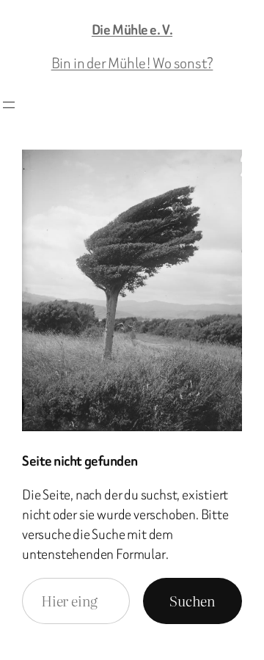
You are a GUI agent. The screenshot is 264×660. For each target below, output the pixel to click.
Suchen (192, 600)
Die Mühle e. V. (132, 30)
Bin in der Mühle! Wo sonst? (132, 63)
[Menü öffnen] (9, 105)
